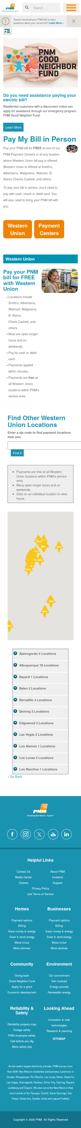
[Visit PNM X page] (40, 833)
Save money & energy (21, 931)
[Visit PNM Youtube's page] (54, 833)
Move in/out (22, 942)
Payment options (21, 920)
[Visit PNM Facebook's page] (13, 833)
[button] (45, 612)
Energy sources (59, 987)
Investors (57, 877)
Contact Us (23, 871)
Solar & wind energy (22, 937)
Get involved (59, 981)
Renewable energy (59, 992)
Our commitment (59, 975)
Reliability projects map (22, 1024)
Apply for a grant (22, 987)
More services (21, 948)
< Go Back (15, 776)
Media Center (23, 877)
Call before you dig (21, 1041)
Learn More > (56, 23)
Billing (22, 926)
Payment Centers (49, 229)
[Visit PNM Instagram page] (27, 833)
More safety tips (22, 1047)
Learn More (13, 127)
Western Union (18, 229)
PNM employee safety (21, 1035)
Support (57, 883)
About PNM (57, 871)
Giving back (22, 975)
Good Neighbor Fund (22, 981)
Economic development (22, 992)
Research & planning (59, 1031)
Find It (17, 453)
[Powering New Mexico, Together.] (10, 7)
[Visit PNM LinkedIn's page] (67, 833)
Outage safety (21, 1030)
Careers (23, 883)
